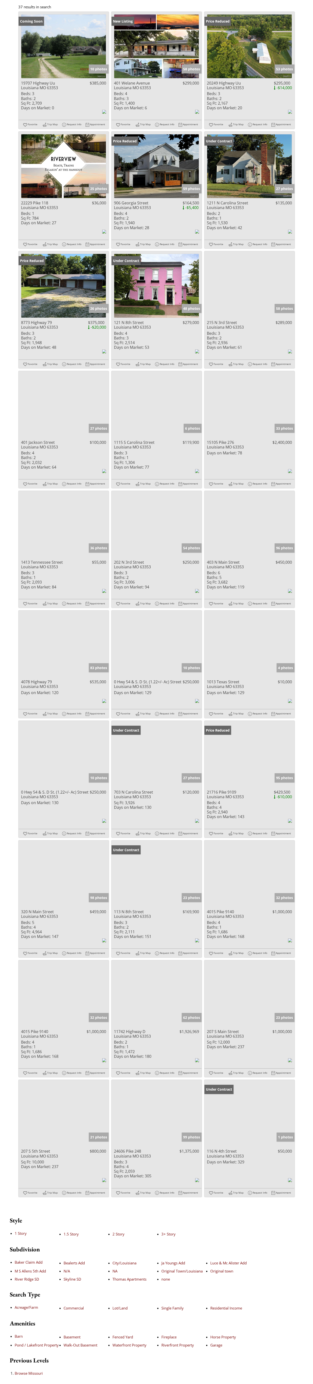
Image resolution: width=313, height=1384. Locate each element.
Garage (216, 1345)
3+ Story (168, 1234)
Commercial (74, 1308)
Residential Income (226, 1308)
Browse (29, 1373)
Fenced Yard (122, 1336)
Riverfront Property (177, 1345)
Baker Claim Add (29, 1262)
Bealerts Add (74, 1262)
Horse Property (223, 1336)
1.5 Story (71, 1234)
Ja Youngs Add (173, 1262)
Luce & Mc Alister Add (228, 1262)
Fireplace (169, 1336)
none (165, 1279)
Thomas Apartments (129, 1279)
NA (114, 1271)
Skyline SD (72, 1279)
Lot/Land (120, 1308)
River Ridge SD (27, 1279)
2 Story (118, 1234)
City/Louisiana (124, 1262)
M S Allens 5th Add (30, 1271)
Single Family (172, 1308)
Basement (72, 1336)
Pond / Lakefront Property (37, 1345)
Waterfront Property (129, 1345)
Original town (221, 1271)
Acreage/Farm (26, 1307)
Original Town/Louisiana (182, 1271)
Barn (19, 1336)
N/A (67, 1271)
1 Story (21, 1233)
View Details (64, 46)
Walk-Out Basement (80, 1345)
